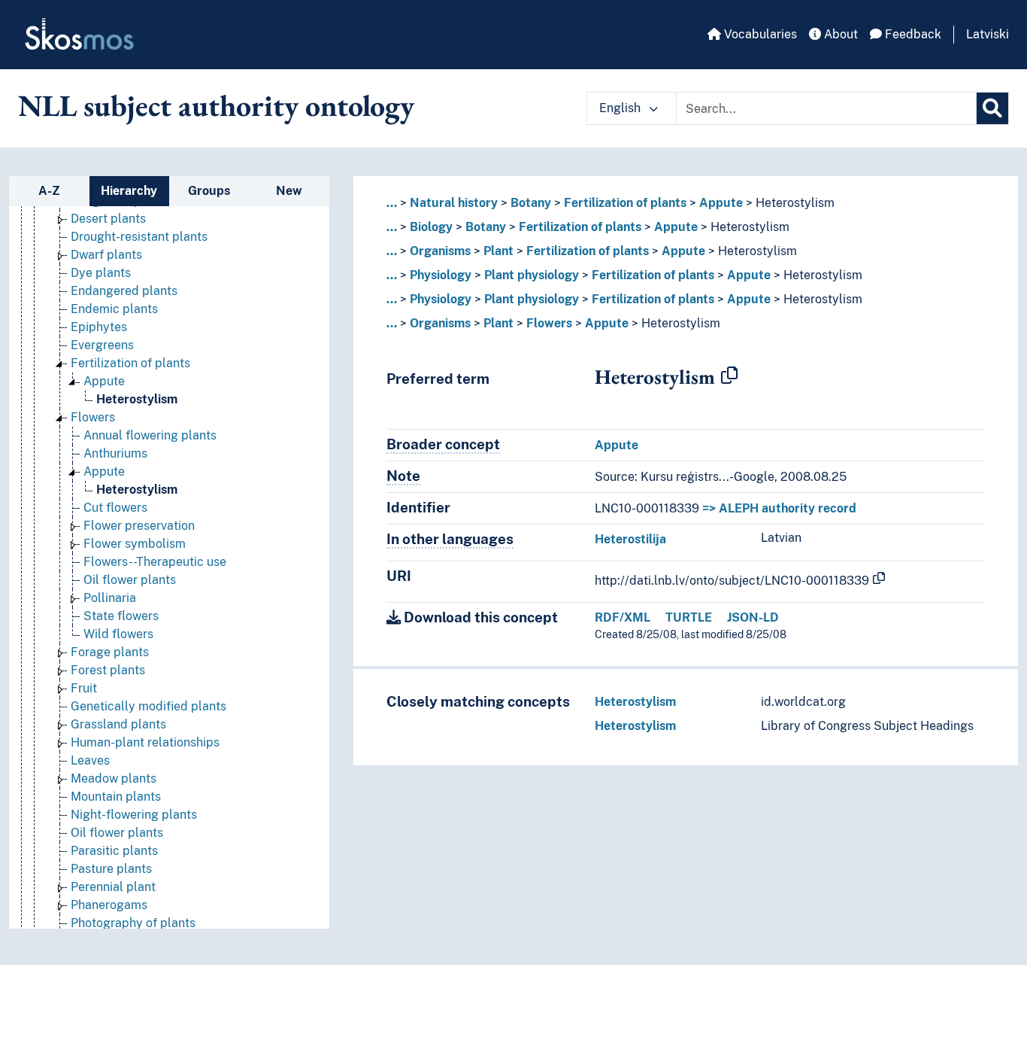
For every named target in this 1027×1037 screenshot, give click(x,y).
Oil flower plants (129, 580)
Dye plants (101, 273)
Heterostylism (136, 399)
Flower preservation (139, 525)
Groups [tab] (209, 191)
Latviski (987, 34)
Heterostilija (630, 539)
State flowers (121, 616)
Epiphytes (99, 327)
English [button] (621, 108)
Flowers (93, 417)
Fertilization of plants (130, 363)
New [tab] (289, 191)
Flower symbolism (134, 544)
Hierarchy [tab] (129, 191)
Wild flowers (118, 634)
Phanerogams (109, 905)
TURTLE (688, 617)
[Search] (992, 108)
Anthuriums (115, 453)
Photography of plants (133, 923)
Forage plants (110, 652)
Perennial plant (113, 887)
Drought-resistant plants (139, 237)
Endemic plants (114, 309)
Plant (498, 251)
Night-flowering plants (134, 814)
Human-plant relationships (145, 742)
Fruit (84, 688)
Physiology (440, 275)
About (839, 34)
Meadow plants (113, 778)
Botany (530, 203)
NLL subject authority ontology (216, 105)
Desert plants (108, 218)
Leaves (90, 760)
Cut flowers (115, 507)
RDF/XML (622, 617)
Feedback (911, 34)
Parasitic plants (114, 851)
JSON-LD (753, 617)
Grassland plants (118, 724)
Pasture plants (111, 869)
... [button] (391, 203)
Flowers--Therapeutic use (154, 562)
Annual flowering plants (150, 435)
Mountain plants (116, 796)
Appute (104, 381)
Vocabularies (759, 34)
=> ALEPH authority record (779, 508)
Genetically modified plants (148, 706)
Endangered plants (124, 291)
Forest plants (108, 670)
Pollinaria (109, 598)
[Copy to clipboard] (729, 376)
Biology (431, 227)
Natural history (454, 203)
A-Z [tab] (49, 191)
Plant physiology (531, 275)
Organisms (440, 251)
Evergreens (102, 345)
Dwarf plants (106, 255)
